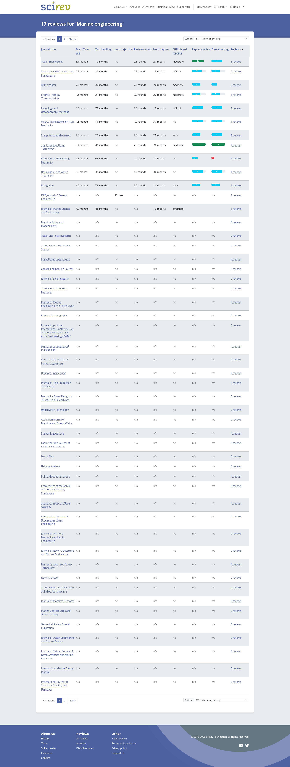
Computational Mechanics (56, 135)
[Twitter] (247, 745)
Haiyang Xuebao (50, 466)
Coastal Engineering (52, 433)
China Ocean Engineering (55, 259)
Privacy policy (119, 748)
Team (44, 743)
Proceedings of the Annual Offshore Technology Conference (56, 489)
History (45, 738)
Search (220, 6)
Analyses (135, 6)
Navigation (47, 185)
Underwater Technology (55, 409)
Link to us (46, 753)
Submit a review (166, 6)
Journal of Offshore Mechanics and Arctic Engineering (53, 537)
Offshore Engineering (53, 373)
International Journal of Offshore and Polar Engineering (54, 520)
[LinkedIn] (241, 745)
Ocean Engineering (52, 61)
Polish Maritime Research (55, 476)
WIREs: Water (48, 85)
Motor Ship (47, 456)
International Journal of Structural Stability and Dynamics (54, 685)
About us (119, 6)
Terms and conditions (124, 743)
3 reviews (236, 61)
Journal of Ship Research (55, 278)
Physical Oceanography (54, 315)
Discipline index (85, 748)
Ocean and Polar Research (56, 235)
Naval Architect (49, 577)
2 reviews (236, 71)
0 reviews (236, 222)
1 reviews (236, 94)
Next (72, 39)
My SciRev (205, 6)
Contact (45, 758)
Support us (183, 6)
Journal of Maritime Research (57, 601)
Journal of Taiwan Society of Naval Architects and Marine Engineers (57, 655)
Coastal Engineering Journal (57, 269)
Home (236, 6)
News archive (119, 738)
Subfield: (189, 38)
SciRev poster (48, 748)
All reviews (148, 6)
